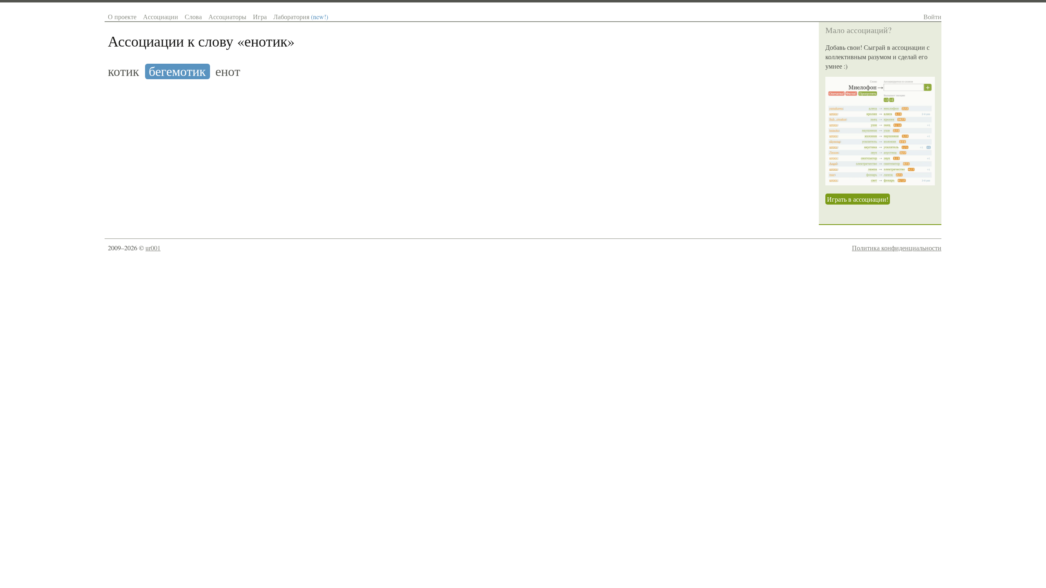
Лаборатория (300, 16)
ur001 (153, 247)
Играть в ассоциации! (857, 199)
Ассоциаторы (227, 16)
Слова (193, 16)
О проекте (122, 16)
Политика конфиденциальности (896, 247)
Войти (932, 16)
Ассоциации (160, 16)
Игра (260, 16)
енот (227, 71)
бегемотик (177, 71)
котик (123, 71)
